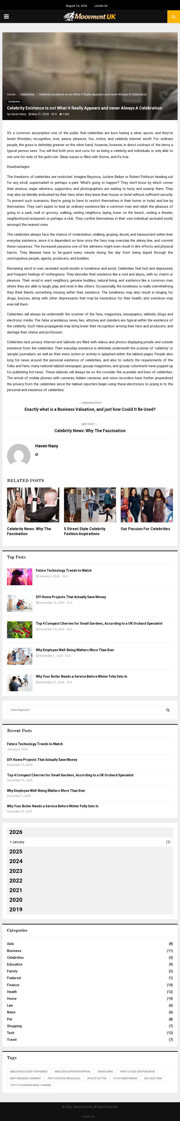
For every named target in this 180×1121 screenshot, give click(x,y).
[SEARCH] (168, 710)
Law (10, 1005)
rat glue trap (153, 1078)
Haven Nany (18, 114)
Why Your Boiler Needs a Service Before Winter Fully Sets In (81, 676)
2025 (15, 851)
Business (14, 951)
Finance (13, 985)
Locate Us (101, 6)
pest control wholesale (64, 1078)
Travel (12, 1040)
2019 (15, 909)
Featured (14, 978)
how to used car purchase (137, 1071)
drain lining (105, 1071)
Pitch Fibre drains (125, 1078)
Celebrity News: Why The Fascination (90, 430)
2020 (15, 900)
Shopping (14, 1026)
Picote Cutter (96, 1078)
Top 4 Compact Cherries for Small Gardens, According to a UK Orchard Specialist (99, 623)
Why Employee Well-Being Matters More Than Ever (75, 650)
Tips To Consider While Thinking (30, 1085)
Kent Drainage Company (25, 1078)
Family (12, 971)
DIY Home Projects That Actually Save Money (71, 597)
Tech (10, 1033)
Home (11, 998)
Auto (10, 944)
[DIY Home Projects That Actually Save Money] (19, 603)
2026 (15, 832)
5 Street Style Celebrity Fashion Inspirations (84, 531)
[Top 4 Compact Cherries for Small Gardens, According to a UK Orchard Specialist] (19, 629)
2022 (15, 880)
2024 (15, 861)
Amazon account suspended (29, 1071)
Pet (9, 1019)
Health (12, 992)
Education (14, 964)
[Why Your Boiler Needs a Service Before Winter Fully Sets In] (19, 682)
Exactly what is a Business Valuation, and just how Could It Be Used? (90, 409)
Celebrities (14, 101)
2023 (15, 871)
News (11, 1012)
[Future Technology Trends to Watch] (19, 576)
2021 (15, 890)
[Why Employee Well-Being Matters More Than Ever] (19, 656)
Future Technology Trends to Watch (64, 570)
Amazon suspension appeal (73, 1071)
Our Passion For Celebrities (145, 529)
